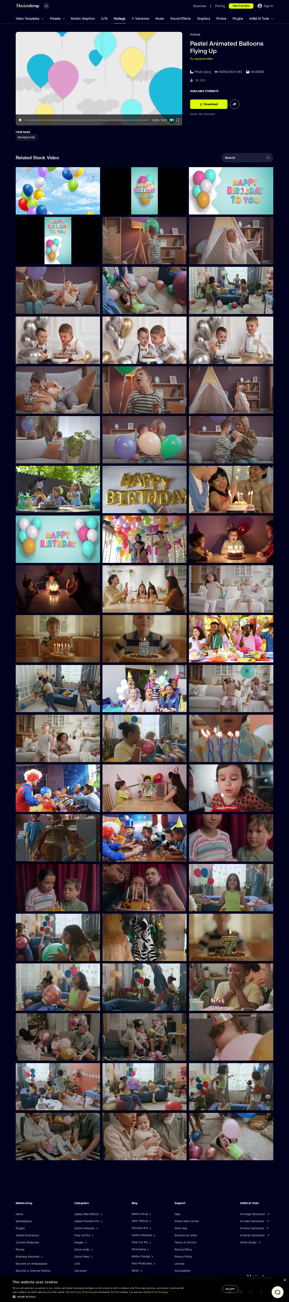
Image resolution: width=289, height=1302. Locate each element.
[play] (20, 120)
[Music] (141, 1270)
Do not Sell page (160, 1292)
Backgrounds (26, 137)
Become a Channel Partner (33, 1270)
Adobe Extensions (27, 1235)
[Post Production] (153, 1263)
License (179, 1263)
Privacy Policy (183, 1256)
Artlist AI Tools (259, 18)
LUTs (104, 18)
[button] (99, 1296)
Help (177, 1214)
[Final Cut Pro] (149, 1242)
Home (19, 1214)
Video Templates (28, 18)
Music (160, 18)
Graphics (203, 18)
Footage (119, 18)
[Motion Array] (149, 1214)
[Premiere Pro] (149, 1228)
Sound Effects (180, 18)
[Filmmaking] (147, 1249)
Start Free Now (241, 6)
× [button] (284, 1280)
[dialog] (144, 1289)
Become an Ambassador (31, 1263)
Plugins (238, 18)
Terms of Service (185, 1242)
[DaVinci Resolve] (154, 1235)
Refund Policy (183, 1249)
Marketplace (24, 1221)
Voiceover (142, 18)
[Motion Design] (151, 1256)
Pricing (20, 1249)
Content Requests (27, 1242)
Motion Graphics (83, 18)
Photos (221, 18)
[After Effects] (149, 1221)
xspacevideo (203, 58)
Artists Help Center (187, 1221)
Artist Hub (181, 1228)
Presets (55, 18)
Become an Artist (186, 1235)
